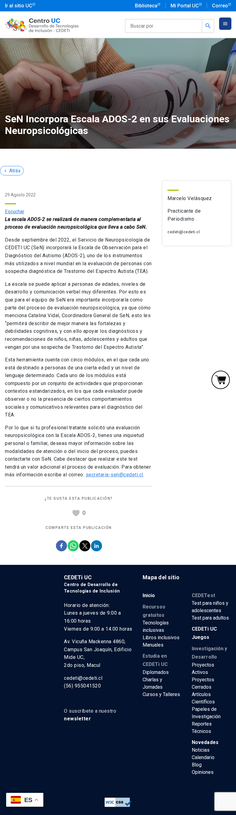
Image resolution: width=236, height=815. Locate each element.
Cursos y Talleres (161, 694)
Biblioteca (146, 6)
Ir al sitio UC (18, 6)
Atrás (12, 171)
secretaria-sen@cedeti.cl (114, 475)
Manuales (153, 645)
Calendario (203, 757)
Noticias (201, 750)
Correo (220, 6)
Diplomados (156, 672)
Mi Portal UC (185, 6)
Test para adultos (210, 618)
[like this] (76, 513)
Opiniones (203, 772)
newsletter (77, 719)
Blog (197, 765)
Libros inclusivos (161, 637)
